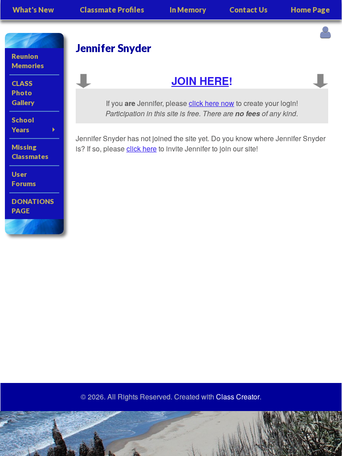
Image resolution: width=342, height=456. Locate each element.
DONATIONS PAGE (33, 206)
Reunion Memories (28, 60)
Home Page (310, 9)
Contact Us (248, 9)
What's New (33, 9)
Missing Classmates (30, 151)
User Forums (24, 178)
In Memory (188, 9)
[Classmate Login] (325, 32)
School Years (23, 124)
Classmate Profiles (112, 9)
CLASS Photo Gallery (23, 92)
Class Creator (238, 397)
